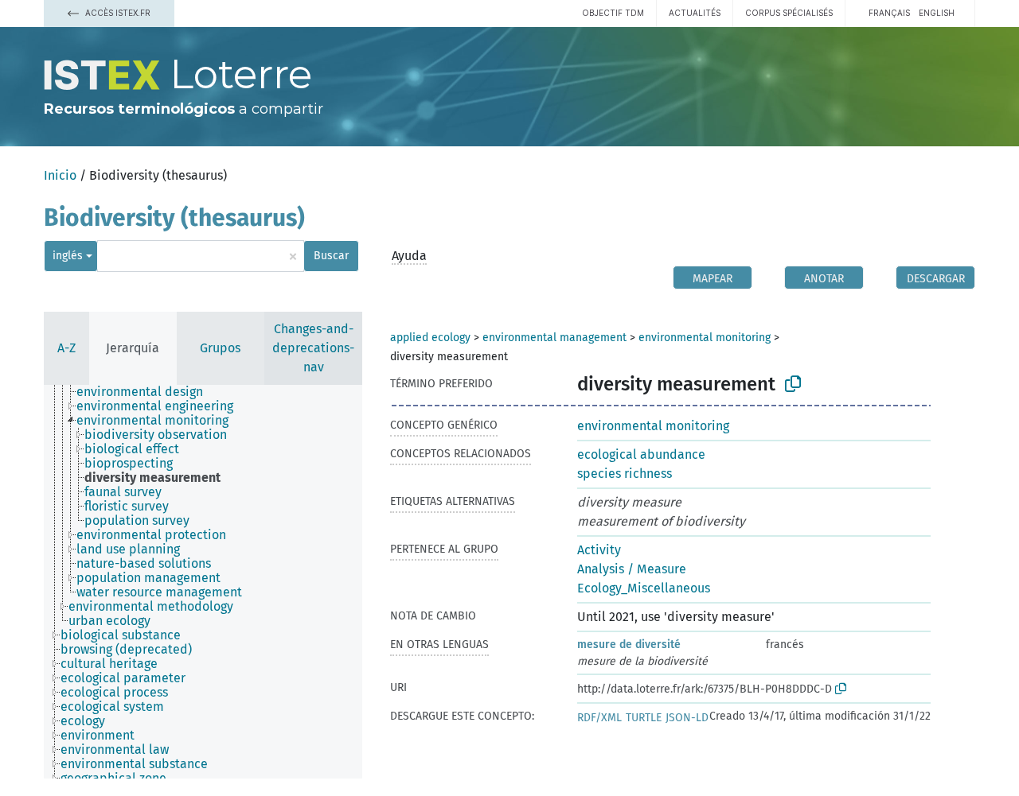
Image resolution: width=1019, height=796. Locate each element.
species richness (624, 473)
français (889, 12)
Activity (599, 549)
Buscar (331, 255)
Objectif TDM (613, 12)
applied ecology (430, 337)
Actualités (694, 12)
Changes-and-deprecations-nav (313, 348)
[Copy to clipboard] (793, 384)
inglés (68, 255)
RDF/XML (599, 717)
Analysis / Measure (631, 569)
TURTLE (644, 717)
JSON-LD (687, 717)
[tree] (203, 582)
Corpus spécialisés (789, 12)
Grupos (220, 347)
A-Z (66, 347)
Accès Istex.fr (116, 12)
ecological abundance (641, 454)
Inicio (60, 175)
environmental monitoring (704, 337)
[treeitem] (146, 392)
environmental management (554, 337)
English (937, 12)
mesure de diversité (629, 644)
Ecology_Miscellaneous (643, 588)
